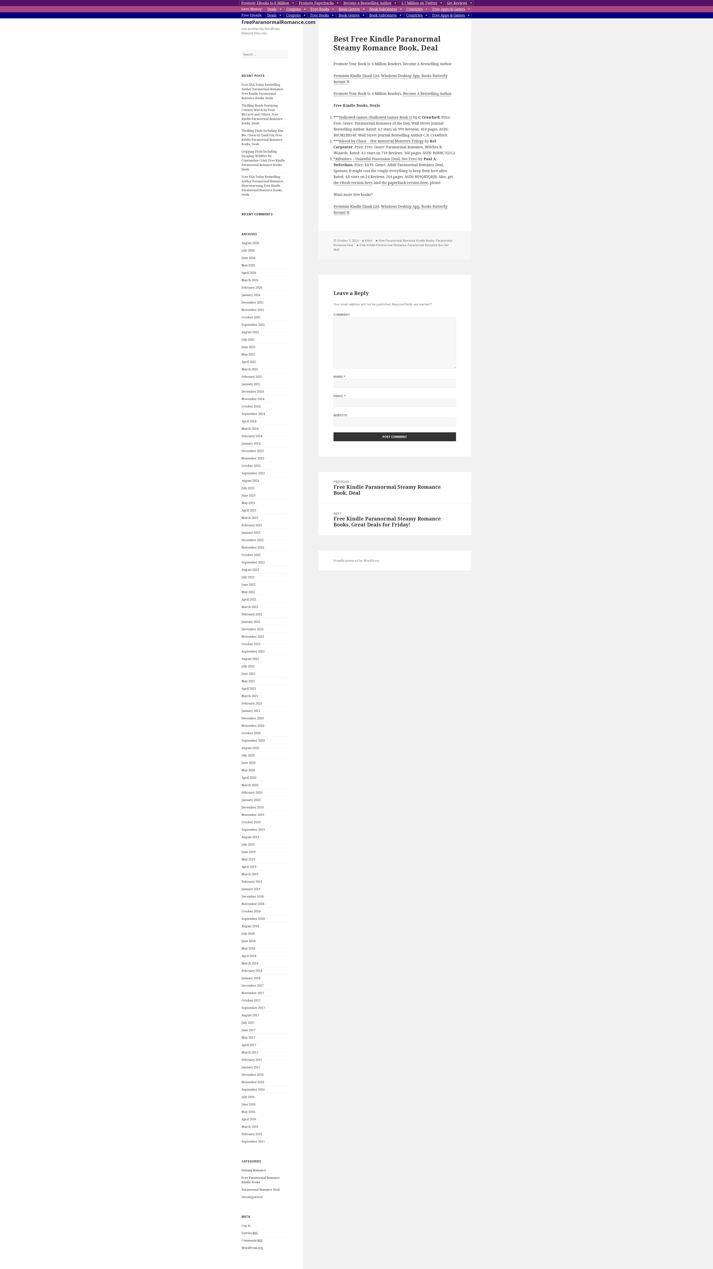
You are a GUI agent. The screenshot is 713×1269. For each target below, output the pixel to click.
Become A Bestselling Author (427, 93)
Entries (250, 1233)
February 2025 (252, 377)
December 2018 (253, 896)
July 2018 (248, 934)
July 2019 (248, 844)
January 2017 (251, 1067)
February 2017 (252, 1060)
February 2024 (252, 436)
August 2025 (250, 332)
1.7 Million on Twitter (419, 3)
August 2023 (250, 481)
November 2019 (253, 815)
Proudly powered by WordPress (356, 561)
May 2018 (248, 948)
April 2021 (249, 688)
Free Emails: (251, 15)
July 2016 (248, 1097)
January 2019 (251, 889)
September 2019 (253, 830)
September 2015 (253, 1141)
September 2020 (253, 740)
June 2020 (248, 763)
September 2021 (253, 651)
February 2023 (252, 525)
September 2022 (253, 562)
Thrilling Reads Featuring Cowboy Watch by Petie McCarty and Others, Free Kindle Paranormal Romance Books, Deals (262, 114)
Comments (252, 1240)
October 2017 (251, 1000)
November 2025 (253, 310)
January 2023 (251, 533)
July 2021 (248, 666)
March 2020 (250, 785)
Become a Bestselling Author (367, 3)
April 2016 (249, 1119)
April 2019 (249, 867)
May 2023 (248, 503)
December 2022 (253, 540)
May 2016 (248, 1112)
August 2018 (250, 926)
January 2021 (251, 711)
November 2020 (253, 726)
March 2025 (250, 369)
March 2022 (250, 607)
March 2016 (250, 1127)
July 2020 (248, 755)
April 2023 (249, 510)
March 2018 (250, 963)
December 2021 (253, 629)
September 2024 (253, 414)
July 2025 (248, 339)
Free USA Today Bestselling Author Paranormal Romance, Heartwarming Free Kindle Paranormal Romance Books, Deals (263, 186)
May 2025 (248, 354)
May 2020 (248, 770)
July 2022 (248, 577)
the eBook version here (352, 182)
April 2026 (249, 273)
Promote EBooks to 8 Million (265, 3)
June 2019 (248, 852)
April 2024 (249, 421)
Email (339, 396)
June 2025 (248, 347)
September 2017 (253, 1008)
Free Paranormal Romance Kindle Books (406, 241)
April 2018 (249, 956)
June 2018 (248, 941)
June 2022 (248, 585)
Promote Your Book (349, 93)
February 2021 (252, 703)
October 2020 (251, 733)
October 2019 (251, 822)
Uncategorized (252, 1197)
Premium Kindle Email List (356, 75)
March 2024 (250, 429)
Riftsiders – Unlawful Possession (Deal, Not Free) (376, 158)
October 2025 (251, 317)
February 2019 (252, 882)
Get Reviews (457, 3)
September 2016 (253, 1089)
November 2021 (253, 636)
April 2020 (249, 778)
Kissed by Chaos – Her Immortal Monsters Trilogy (381, 141)
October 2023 (251, 466)
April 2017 (249, 1045)
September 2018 (253, 919)
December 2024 (253, 391)
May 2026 (248, 265)
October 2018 (251, 911)
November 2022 (253, 547)
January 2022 (251, 622)
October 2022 (251, 555)
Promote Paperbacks (316, 3)
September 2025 (253, 325)
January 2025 (251, 384)
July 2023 (248, 488)
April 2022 (249, 599)
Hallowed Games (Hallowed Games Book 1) (375, 117)
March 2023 (250, 518)
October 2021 (251, 644)
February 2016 (252, 1134)
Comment (341, 315)
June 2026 (248, 258)
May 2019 (248, 859)
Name (339, 377)
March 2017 (250, 1052)
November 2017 (253, 993)
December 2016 (253, 1075)
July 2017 (248, 1023)
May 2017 (248, 1037)
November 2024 (253, 399)
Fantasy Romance (254, 1170)
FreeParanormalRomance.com (278, 22)
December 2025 (253, 302)
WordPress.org (252, 1248)
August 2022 (250, 570)
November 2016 (253, 1082)
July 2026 (248, 250)
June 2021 (248, 674)
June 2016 (248, 1104)
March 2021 (250, 696)
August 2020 (250, 748)
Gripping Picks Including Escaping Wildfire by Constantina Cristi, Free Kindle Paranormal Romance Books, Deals (263, 160)
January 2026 (251, 295)
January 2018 (251, 978)
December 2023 (253, 451)
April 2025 (249, 362)
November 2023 (253, 458)
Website (340, 415)
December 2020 (253, 718)
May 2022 (248, 592)
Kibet (368, 241)
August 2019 (250, 837)
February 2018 (252, 971)
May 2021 (248, 681)
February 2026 (252, 288)
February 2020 (252, 792)
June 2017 (248, 1030)
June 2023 (248, 495)
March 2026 (250, 280)
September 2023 (253, 473)
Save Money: (252, 9)
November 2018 (253, 904)
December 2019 (253, 807)
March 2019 (250, 874)
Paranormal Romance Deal (260, 1190)
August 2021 (250, 659)
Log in (246, 1226)
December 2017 (253, 985)
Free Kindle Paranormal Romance (383, 245)
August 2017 (250, 1015)
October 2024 (251, 406)
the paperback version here (405, 182)
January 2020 (251, 800)
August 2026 (250, 243)
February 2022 (252, 614)
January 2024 (251, 443)
